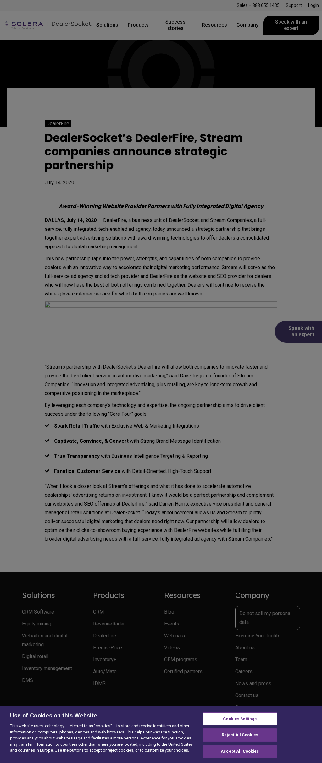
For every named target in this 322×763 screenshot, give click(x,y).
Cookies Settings (240, 719)
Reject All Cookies (240, 735)
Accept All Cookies (240, 751)
